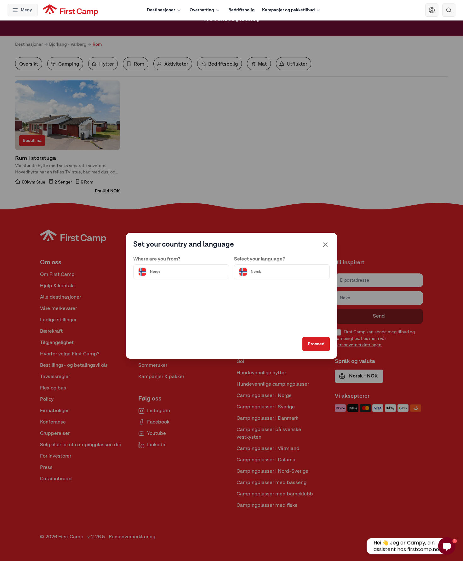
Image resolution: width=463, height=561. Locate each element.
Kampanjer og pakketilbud (288, 10)
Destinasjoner (161, 10)
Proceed (316, 344)
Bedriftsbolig (241, 10)
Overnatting (202, 10)
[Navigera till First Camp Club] (431, 10)
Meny (26, 10)
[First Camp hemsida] (70, 10)
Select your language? (259, 259)
